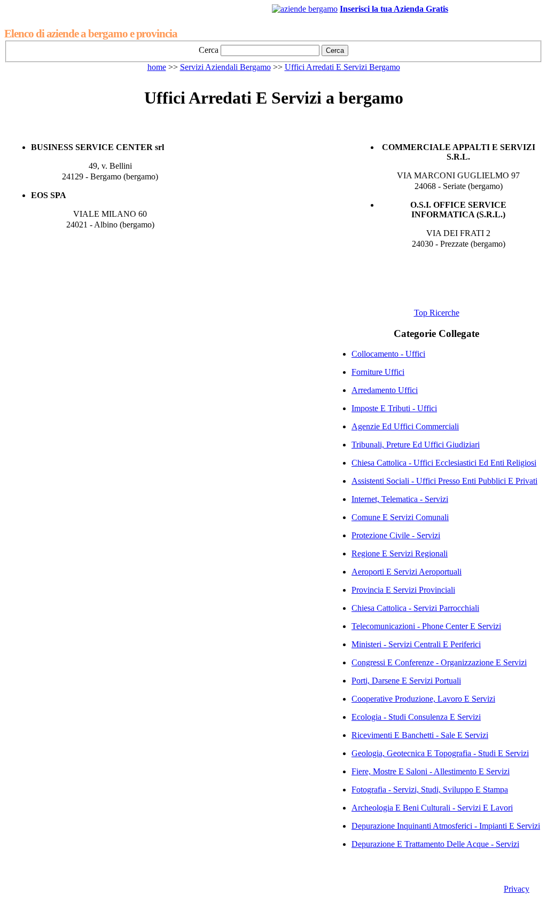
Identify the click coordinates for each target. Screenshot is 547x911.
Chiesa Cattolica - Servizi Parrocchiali (415, 607)
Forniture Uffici (377, 371)
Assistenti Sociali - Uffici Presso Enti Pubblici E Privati (444, 480)
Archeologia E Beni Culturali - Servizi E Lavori (432, 807)
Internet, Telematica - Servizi (399, 499)
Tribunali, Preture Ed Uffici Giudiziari (415, 444)
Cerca (208, 49)
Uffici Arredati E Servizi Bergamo (342, 67)
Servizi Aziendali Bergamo (225, 67)
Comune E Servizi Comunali (400, 517)
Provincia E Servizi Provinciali (403, 589)
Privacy (516, 888)
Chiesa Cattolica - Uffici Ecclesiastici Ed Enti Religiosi (443, 462)
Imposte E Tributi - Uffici (394, 408)
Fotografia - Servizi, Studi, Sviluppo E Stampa (429, 789)
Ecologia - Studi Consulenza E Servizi (416, 716)
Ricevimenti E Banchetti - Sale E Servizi (419, 735)
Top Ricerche (436, 312)
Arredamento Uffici (384, 390)
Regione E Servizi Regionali (399, 553)
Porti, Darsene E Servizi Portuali (406, 680)
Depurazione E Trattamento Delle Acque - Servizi (435, 844)
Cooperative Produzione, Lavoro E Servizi (423, 698)
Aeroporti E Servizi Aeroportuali (406, 571)
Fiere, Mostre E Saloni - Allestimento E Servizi (430, 771)
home (156, 67)
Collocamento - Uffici (388, 353)
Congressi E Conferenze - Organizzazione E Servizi (439, 662)
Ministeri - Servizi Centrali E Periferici (416, 644)
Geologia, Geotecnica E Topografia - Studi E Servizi (440, 753)
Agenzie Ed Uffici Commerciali (405, 426)
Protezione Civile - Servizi (395, 535)
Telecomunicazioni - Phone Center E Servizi (426, 626)
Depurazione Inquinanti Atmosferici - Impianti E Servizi (445, 825)
